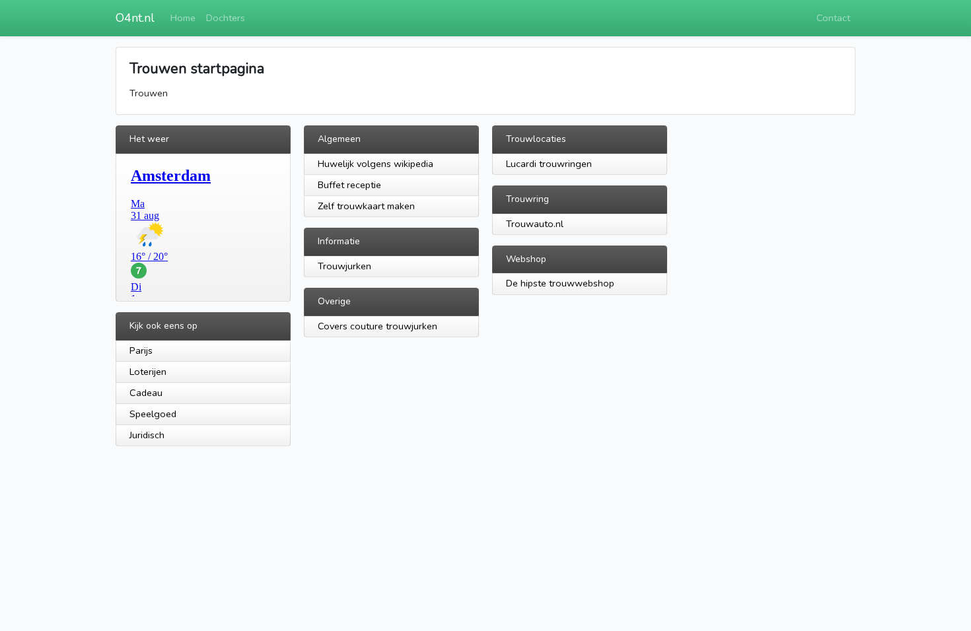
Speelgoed (152, 413)
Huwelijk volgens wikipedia (375, 163)
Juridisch (146, 435)
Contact (833, 17)
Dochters (225, 17)
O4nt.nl (135, 18)
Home (183, 17)
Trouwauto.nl (534, 223)
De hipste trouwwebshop (560, 283)
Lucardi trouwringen (549, 163)
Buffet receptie (349, 184)
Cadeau (145, 392)
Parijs (141, 350)
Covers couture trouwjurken (377, 326)
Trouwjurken (344, 266)
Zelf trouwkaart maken (366, 206)
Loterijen (147, 371)
